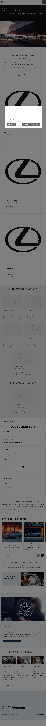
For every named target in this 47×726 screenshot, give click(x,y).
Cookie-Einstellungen (11, 124)
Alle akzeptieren (35, 124)
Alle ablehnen (26, 124)
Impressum (19, 121)
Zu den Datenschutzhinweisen (14, 121)
